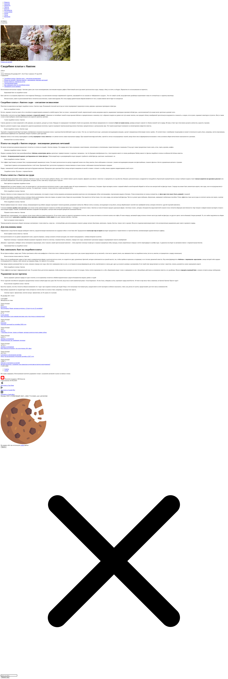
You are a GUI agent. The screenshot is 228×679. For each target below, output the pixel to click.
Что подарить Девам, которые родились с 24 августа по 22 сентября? (21, 308)
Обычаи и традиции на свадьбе (10, 363)
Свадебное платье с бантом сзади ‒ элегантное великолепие (22, 78)
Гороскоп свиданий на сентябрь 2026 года (13, 324)
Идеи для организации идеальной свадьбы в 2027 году (17, 356)
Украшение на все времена (12, 86)
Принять (3, 447)
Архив (6, 370)
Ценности (7, 5)
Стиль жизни (8, 12)
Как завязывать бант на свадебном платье (17, 85)
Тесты (6, 15)
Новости (7, 2)
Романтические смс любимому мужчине (13, 340)
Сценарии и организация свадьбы (11, 355)
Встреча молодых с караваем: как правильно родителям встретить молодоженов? (25, 364)
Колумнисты (8, 10)
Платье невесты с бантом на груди (14, 81)
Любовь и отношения (7, 339)
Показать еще (5, 677)
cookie (22, 445)
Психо (6, 13)
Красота (6, 8)
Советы (6, 369)
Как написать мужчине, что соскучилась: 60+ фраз (16, 348)
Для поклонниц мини (10, 83)
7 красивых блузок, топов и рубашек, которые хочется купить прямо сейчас (24, 332)
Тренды (6, 7)
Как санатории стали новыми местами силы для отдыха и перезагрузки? (23, 316)
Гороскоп (7, 4)
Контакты (7, 16)
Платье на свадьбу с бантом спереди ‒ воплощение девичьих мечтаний (26, 80)
